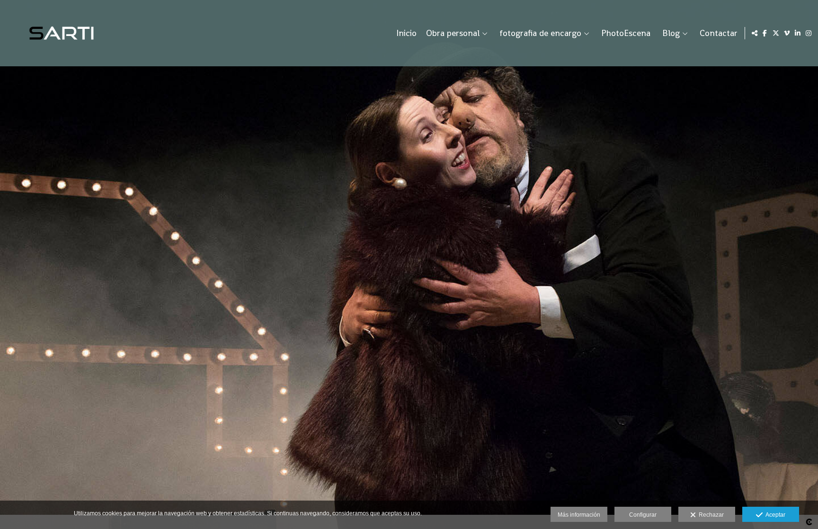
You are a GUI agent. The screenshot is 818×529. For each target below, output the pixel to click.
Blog (671, 33)
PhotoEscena (625, 33)
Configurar (643, 514)
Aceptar (774, 514)
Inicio (406, 33)
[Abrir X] (776, 33)
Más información (579, 514)
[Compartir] (754, 33)
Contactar (719, 33)
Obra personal (453, 33)
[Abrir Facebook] (765, 33)
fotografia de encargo (540, 33)
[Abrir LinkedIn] (797, 33)
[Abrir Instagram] (808, 33)
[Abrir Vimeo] (786, 33)
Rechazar (710, 514)
